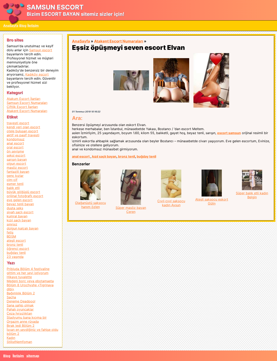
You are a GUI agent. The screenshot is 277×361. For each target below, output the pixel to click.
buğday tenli (146, 156)
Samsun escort (40, 50)
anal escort (81, 156)
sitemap (32, 356)
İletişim (33, 25)
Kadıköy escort (37, 74)
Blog (22, 25)
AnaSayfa (10, 25)
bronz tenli (126, 156)
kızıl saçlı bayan (104, 156)
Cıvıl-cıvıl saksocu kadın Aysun (171, 203)
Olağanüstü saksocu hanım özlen (90, 205)
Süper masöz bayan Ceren (131, 210)
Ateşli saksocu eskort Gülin (211, 201)
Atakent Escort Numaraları (118, 41)
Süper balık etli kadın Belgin (252, 195)
